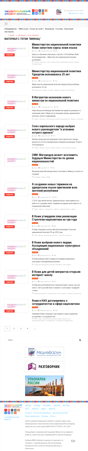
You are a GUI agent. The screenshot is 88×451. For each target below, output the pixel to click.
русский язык (77, 293)
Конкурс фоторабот (37, 29)
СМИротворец (23, 29)
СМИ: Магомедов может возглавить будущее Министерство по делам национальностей (55, 158)
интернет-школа (52, 293)
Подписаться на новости (11, 418)
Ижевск (36, 209)
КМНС (36, 319)
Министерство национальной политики (62, 62)
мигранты (64, 293)
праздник (51, 90)
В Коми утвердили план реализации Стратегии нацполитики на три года (54, 218)
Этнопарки (59, 29)
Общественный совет (32, 416)
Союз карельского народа (69, 148)
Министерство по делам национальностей (58, 119)
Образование (68, 29)
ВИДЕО (43, 409)
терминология (49, 209)
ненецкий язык (51, 320)
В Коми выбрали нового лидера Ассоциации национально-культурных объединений (56, 245)
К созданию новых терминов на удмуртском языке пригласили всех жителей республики (54, 187)
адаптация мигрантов (40, 293)
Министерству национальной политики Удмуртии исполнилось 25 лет (56, 73)
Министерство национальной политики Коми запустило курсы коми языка (56, 46)
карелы (47, 148)
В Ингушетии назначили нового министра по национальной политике (55, 99)
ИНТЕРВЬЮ (47, 405)
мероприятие (38, 90)
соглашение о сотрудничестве (64, 320)
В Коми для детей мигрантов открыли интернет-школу (56, 273)
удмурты (73, 209)
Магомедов (37, 177)
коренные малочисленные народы (52, 319)
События (9, 55)
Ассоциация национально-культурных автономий (48, 264)
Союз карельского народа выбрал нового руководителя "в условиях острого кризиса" (53, 129)
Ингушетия (43, 119)
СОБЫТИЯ (56, 405)
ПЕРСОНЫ (66, 405)
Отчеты (52, 416)
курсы (49, 62)
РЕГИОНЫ (37, 405)
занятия (36, 62)
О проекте (28, 413)
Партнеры (45, 416)
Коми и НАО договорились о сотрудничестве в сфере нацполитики (56, 302)
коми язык (43, 62)
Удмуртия (57, 90)
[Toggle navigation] (6, 23)
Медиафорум (49, 29)
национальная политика (50, 235)
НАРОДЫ (28, 405)
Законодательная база (60, 413)
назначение (80, 119)
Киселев (53, 148)
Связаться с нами (76, 13)
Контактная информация (42, 413)
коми (35, 235)
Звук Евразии (9, 32)
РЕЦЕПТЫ (35, 409)
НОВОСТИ (52, 409)
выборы (36, 119)
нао (69, 319)
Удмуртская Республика (67, 90)
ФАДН (48, 177)
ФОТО (27, 409)
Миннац (76, 62)
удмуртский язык (65, 209)
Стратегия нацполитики (65, 235)
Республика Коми (37, 64)
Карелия (42, 148)
